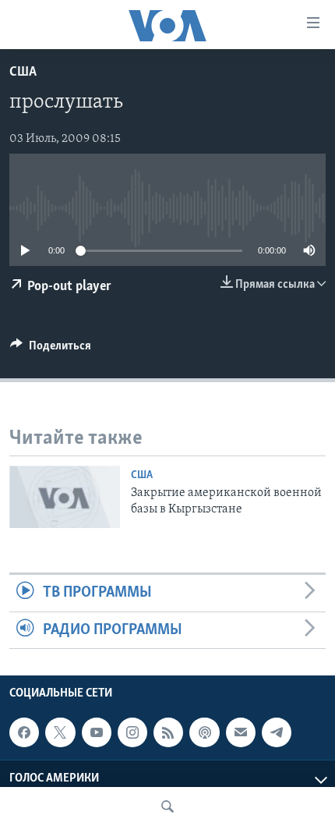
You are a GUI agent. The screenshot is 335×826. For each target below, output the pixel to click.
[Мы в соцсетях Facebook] (24, 732)
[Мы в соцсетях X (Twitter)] (60, 732)
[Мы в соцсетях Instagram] (132, 732)
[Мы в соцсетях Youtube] (96, 732)
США (23, 73)
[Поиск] (167, 806)
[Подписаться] (241, 732)
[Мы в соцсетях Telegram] (276, 732)
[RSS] (168, 732)
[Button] (50, 349)
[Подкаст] (204, 732)
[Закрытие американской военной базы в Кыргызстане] (64, 497)
